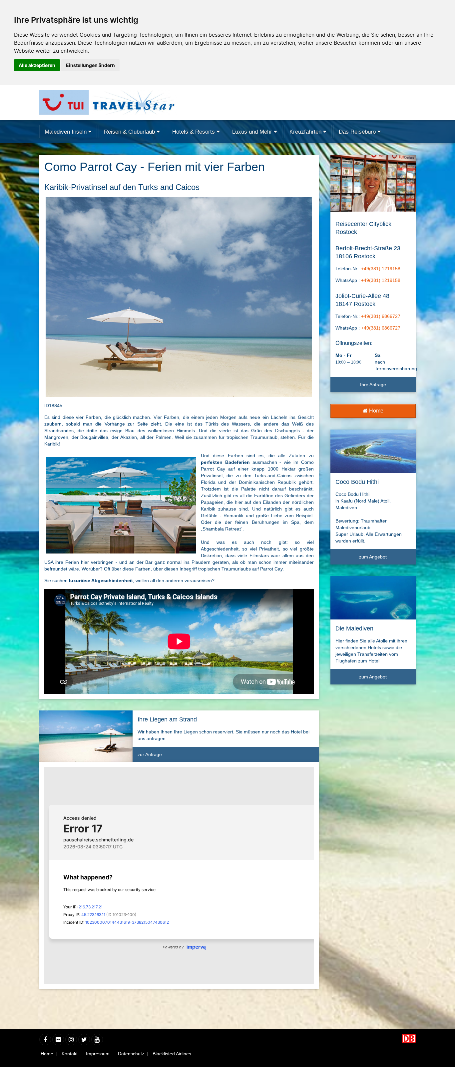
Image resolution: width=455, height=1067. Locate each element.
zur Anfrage (150, 754)
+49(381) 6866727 (380, 316)
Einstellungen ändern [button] (90, 65)
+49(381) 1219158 (380, 268)
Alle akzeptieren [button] (37, 65)
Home (375, 411)
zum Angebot (373, 556)
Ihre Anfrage (373, 384)
